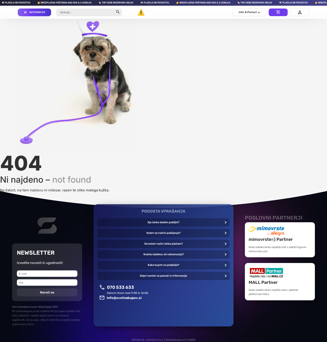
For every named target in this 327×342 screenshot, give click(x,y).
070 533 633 (120, 287)
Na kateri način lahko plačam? (163, 243)
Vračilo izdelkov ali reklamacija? (163, 254)
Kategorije (37, 12)
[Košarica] (278, 12)
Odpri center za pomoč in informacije (163, 275)
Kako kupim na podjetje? (163, 265)
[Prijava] (299, 12)
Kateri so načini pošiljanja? (163, 233)
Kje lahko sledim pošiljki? (163, 222)
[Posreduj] (118, 12)
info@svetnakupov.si (124, 298)
